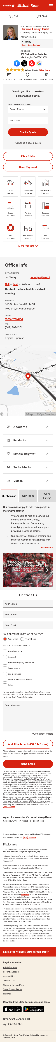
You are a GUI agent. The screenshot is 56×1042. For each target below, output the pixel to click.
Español (7, 5)
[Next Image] (47, 570)
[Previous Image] (8, 570)
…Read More (46, 547)
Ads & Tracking (10, 967)
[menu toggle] (51, 5)
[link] (28, 5)
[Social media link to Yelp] (32, 63)
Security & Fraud (11, 972)
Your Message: (12, 705)
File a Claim (28, 156)
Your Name (11, 604)
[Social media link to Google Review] (39, 63)
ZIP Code (15, 120)
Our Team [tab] (28, 495)
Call (7, 284)
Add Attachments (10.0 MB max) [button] (28, 744)
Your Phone (11, 614)
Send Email (28, 763)
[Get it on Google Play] (33, 1009)
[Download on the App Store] (12, 1009)
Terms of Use (9, 981)
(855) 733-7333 (9, 806)
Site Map (7, 994)
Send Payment (28, 167)
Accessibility (9, 976)
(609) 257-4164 (14, 319)
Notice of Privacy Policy (14, 985)
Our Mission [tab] (9, 496)
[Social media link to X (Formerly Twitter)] (24, 63)
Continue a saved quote (28, 143)
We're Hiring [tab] (47, 495)
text (15, 284)
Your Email (10, 625)
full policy (25, 894)
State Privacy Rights (12, 989)
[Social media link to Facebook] (17, 63)
